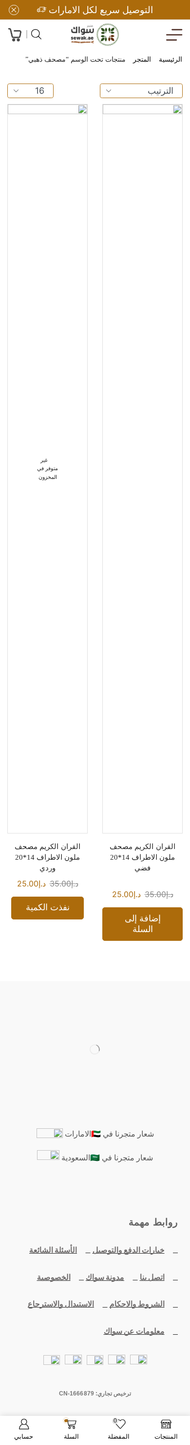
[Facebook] (140, 1191)
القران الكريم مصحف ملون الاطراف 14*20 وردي (47, 857)
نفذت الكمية (48, 907)
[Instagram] (72, 1191)
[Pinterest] (50, 1191)
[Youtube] (95, 1191)
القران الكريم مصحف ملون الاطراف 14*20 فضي (142, 857)
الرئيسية (170, 59)
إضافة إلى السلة (143, 924)
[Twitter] (117, 1191)
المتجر (142, 59)
